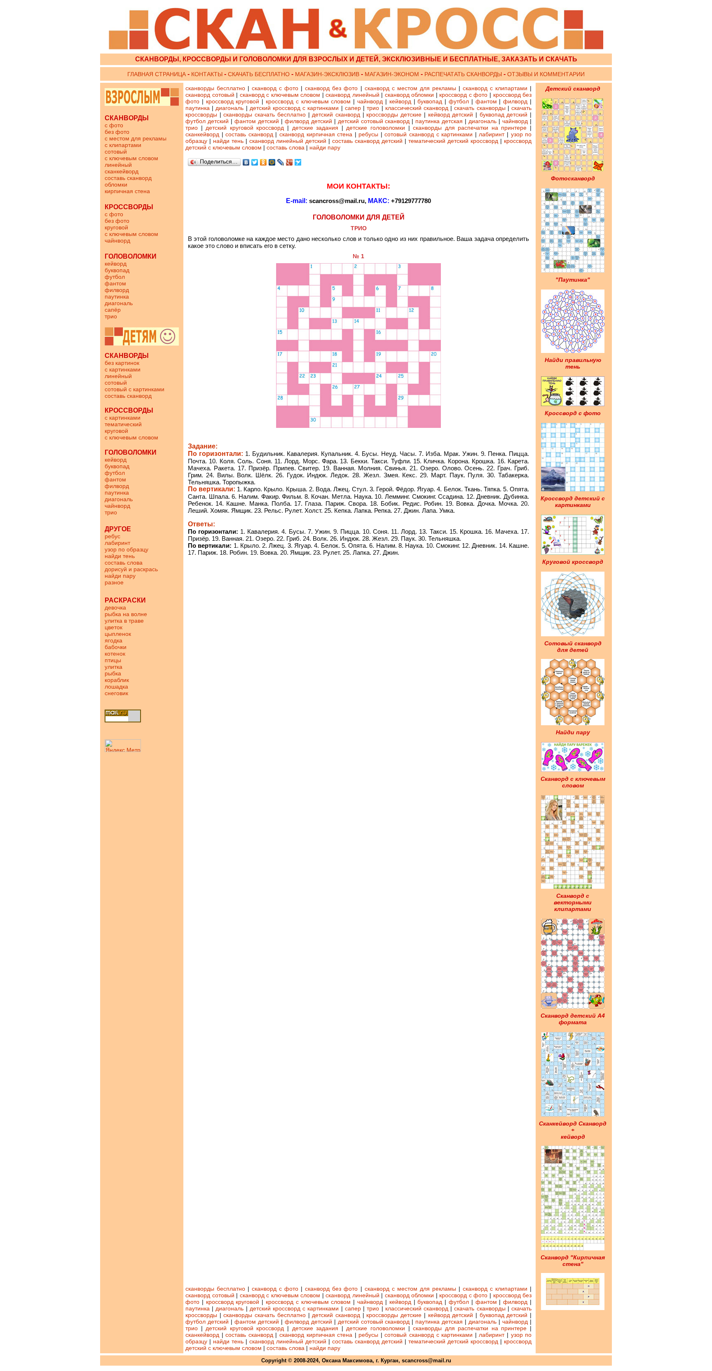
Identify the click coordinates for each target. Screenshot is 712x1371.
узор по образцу (126, 549)
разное (114, 582)
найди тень (120, 556)
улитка (113, 666)
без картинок (122, 363)
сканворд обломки (409, 94)
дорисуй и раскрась (131, 569)
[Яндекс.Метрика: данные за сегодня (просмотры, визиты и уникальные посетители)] (123, 745)
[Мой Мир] (272, 162)
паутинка (117, 296)
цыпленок (118, 634)
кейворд (115, 263)
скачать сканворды (479, 108)
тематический (123, 424)
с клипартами (123, 145)
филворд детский (308, 121)
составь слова (124, 562)
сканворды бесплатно (215, 88)
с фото (114, 125)
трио (111, 316)
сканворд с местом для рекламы (410, 88)
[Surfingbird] (298, 162)
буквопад (117, 270)
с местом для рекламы (135, 138)
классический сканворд (416, 108)
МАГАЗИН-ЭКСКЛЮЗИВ (328, 74)
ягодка (113, 640)
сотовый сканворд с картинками (429, 134)
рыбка (113, 673)
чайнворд (117, 240)
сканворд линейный (352, 94)
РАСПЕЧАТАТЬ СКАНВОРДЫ (463, 74)
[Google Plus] (289, 162)
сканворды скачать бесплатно (264, 114)
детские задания (317, 127)
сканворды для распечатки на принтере (470, 127)
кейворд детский (450, 114)
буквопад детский (504, 114)
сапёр (113, 309)
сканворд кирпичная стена (315, 134)
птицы (113, 660)
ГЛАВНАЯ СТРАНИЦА (156, 74)
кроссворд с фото (463, 94)
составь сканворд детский (367, 141)
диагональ (119, 303)
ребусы (368, 134)
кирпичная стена (127, 191)
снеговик (116, 693)
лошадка (116, 686)
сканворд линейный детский (287, 141)
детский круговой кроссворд (246, 127)
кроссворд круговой (233, 101)
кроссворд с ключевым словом (308, 101)
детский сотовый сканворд (373, 121)
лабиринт (117, 543)
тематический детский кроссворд (454, 141)
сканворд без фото (331, 88)
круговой (116, 227)
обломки (116, 184)
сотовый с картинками (134, 389)
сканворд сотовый (209, 94)
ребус (112, 536)
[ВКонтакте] (246, 162)
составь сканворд (128, 178)
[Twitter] (255, 162)
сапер (353, 108)
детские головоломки (377, 127)
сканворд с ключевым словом (280, 94)
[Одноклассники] (263, 162)
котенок (115, 653)
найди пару (120, 575)
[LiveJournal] (280, 162)
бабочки (115, 647)
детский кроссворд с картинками (294, 108)
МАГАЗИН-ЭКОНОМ (393, 74)
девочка (115, 607)
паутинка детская (439, 121)
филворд (117, 290)
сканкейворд (121, 171)
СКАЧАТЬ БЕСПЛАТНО (259, 74)
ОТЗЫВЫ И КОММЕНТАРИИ (545, 74)
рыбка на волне (126, 614)
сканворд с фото (275, 88)
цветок (113, 627)
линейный (118, 164)
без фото (117, 131)
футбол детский (207, 121)
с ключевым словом (131, 158)
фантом (115, 283)
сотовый (116, 151)
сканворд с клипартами (495, 88)
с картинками (123, 369)
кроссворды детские (394, 114)
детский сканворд (336, 114)
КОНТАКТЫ (206, 74)
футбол (115, 276)
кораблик (117, 680)
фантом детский (256, 121)
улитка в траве (124, 620)
